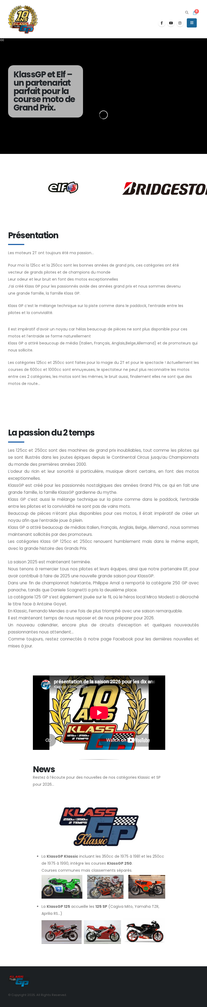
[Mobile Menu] (192, 22)
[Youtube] (171, 23)
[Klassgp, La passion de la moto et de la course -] (23, 19)
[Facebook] (161, 23)
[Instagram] (180, 23)
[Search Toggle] (186, 12)
